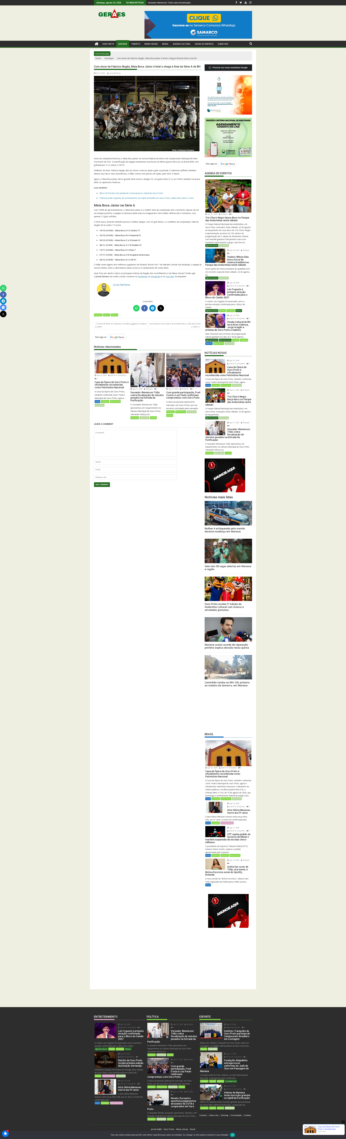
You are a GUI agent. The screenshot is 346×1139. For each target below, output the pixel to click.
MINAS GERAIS (151, 44)
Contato (203, 1115)
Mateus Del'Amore (127, 1057)
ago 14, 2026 (234, 860)
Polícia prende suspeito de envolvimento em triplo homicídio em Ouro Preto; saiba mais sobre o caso (146, 198)
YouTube (170, 276)
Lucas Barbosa (115, 73)
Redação (149, 389)
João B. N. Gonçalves (118, 375)
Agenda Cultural (182, 44)
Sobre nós (214, 1115)
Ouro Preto (99, 405)
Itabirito (209, 343)
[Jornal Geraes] (96, 43)
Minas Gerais (115, 401)
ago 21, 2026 (137, 389)
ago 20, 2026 (234, 250)
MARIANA (122, 44)
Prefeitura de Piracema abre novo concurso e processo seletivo (178, 2)
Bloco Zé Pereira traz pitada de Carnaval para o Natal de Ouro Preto (131, 193)
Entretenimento (227, 823)
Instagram (156, 276)
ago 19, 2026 (234, 315)
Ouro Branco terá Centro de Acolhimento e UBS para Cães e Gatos (175, 325)
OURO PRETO (108, 44)
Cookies (247, 1115)
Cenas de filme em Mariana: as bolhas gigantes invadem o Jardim (121, 325)
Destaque (98, 315)
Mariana (114, 315)
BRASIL (165, 44)
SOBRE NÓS (223, 44)
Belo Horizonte (225, 340)
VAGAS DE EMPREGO (204, 44)
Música (238, 311)
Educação (224, 855)
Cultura (222, 311)
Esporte (106, 315)
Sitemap (224, 1115)
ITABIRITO (135, 44)
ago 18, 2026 (234, 803)
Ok (232, 1135)
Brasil (97, 401)
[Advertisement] (228, 709)
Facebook (142, 276)
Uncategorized (231, 1081)
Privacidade (236, 1115)
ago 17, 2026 (234, 827)
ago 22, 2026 (101, 375)
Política (153, 418)
